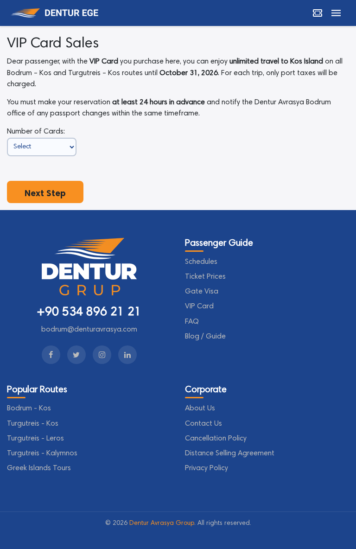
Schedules (201, 262)
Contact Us (203, 424)
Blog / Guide (205, 336)
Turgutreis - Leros (35, 438)
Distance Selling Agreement (229, 453)
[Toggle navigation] (336, 13)
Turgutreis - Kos (32, 424)
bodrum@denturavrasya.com (89, 329)
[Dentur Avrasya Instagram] (102, 354)
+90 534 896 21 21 (89, 312)
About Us (200, 408)
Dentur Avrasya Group (161, 523)
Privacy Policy (206, 468)
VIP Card (199, 306)
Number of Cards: (36, 131)
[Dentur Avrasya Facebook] (51, 354)
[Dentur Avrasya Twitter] (76, 354)
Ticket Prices (205, 277)
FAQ (192, 322)
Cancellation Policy (216, 438)
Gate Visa (201, 291)
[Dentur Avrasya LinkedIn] (127, 354)
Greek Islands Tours (39, 468)
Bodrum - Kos (29, 408)
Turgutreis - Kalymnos (42, 453)
